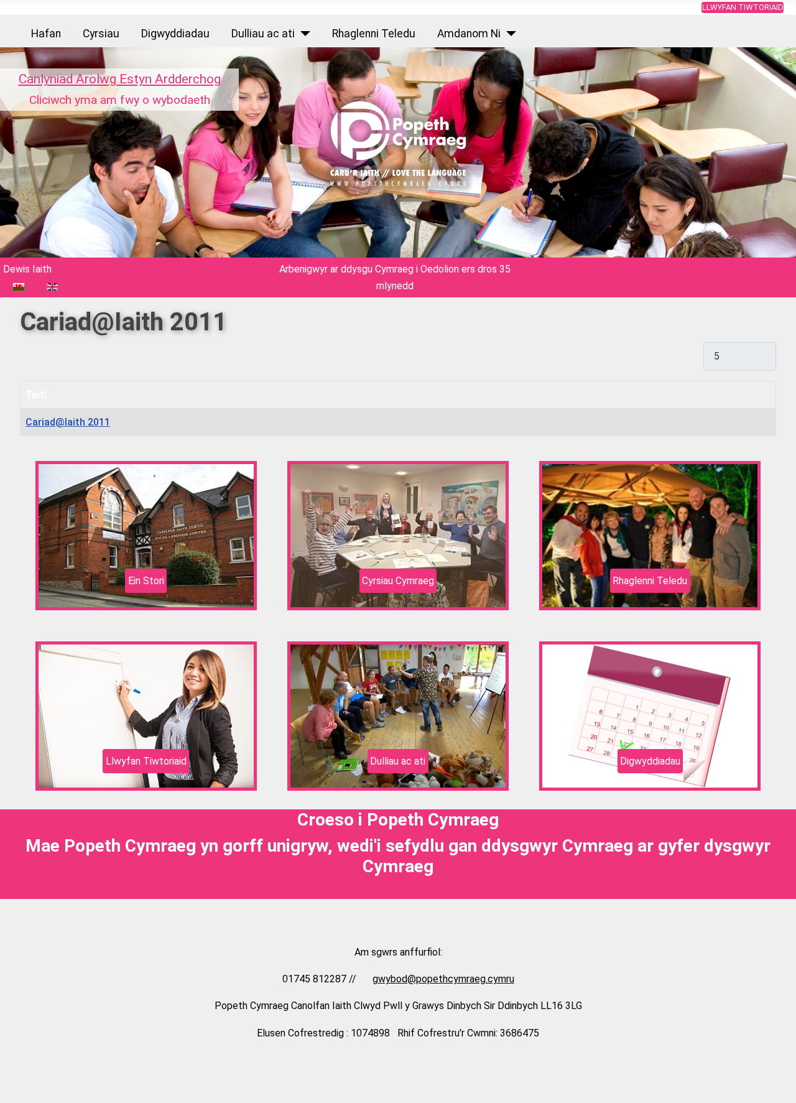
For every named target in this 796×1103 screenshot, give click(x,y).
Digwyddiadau (175, 33)
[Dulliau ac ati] (302, 34)
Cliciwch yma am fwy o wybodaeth (119, 100)
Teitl (36, 395)
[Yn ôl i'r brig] (780, 1087)
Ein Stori (146, 581)
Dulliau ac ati (263, 33)
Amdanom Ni (469, 33)
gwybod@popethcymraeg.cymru (443, 979)
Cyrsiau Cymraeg (398, 581)
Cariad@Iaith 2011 (67, 422)
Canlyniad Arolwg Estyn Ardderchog (120, 79)
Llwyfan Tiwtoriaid (743, 7)
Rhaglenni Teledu (373, 33)
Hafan (46, 33)
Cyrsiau (101, 33)
